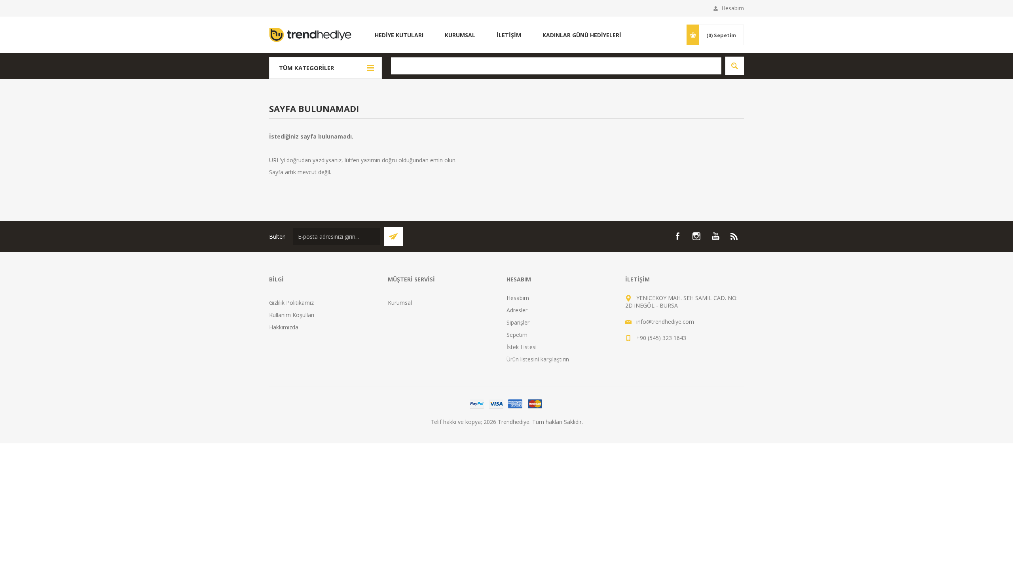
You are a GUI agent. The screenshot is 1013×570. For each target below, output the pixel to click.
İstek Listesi (521, 347)
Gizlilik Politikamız (291, 302)
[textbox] (556, 65)
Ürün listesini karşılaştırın (537, 359)
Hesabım (732, 8)
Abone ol (393, 236)
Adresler (516, 310)
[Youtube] (715, 236)
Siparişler (517, 322)
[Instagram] (696, 236)
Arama (734, 66)
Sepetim (516, 334)
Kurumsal (400, 302)
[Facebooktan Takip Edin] (677, 236)
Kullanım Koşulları (291, 315)
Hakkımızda (283, 327)
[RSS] (734, 236)
